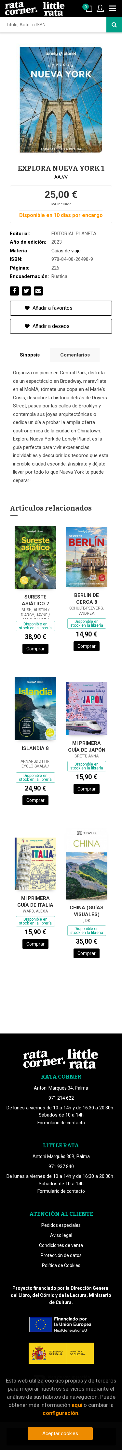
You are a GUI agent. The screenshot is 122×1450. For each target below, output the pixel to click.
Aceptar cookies (60, 1433)
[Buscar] (114, 24)
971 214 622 (61, 1098)
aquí (77, 1405)
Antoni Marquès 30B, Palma (61, 1156)
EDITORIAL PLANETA (73, 233)
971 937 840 (61, 1166)
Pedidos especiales (61, 1225)
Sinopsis (30, 355)
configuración (60, 1413)
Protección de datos (61, 1255)
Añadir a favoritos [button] (52, 308)
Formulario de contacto (61, 1122)
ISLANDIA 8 (35, 748)
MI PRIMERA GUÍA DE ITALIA (35, 901)
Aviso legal (61, 1235)
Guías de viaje (66, 251)
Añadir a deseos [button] (50, 326)
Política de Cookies (61, 1265)
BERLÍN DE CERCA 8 (86, 598)
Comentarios (75, 355)
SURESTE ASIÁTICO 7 (35, 600)
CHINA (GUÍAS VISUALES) (86, 911)
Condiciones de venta (61, 1245)
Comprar (35, 648)
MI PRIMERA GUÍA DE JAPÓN (86, 746)
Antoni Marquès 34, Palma (61, 1088)
